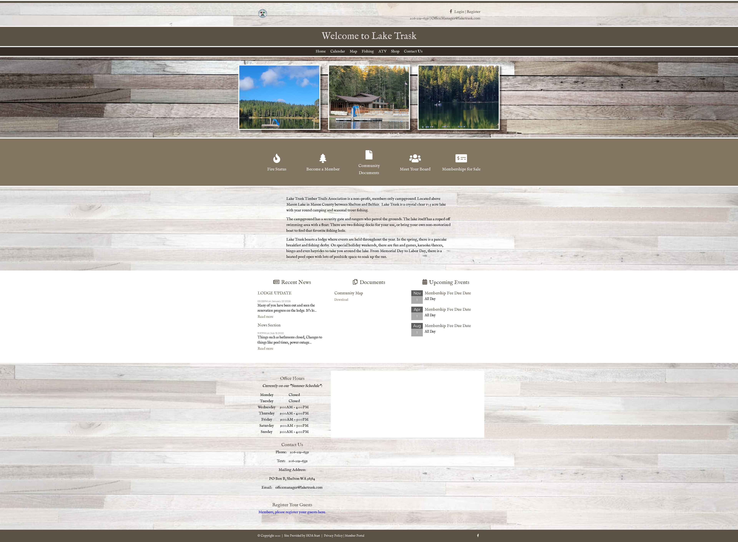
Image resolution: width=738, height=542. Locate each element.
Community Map (348, 293)
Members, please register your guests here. (292, 512)
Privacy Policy (333, 536)
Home (321, 51)
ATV (382, 51)
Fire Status (276, 169)
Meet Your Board (415, 169)
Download (341, 300)
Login (459, 11)
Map (353, 51)
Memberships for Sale (461, 169)
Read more (265, 317)
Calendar (337, 51)
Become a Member (323, 169)
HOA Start (313, 536)
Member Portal (354, 536)
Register (473, 11)
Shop (395, 51)
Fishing (368, 51)
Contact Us (413, 51)
